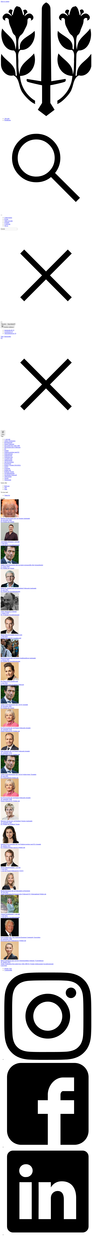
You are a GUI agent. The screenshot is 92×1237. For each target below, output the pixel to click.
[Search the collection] (46, 213)
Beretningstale (8, 442)
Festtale (6, 450)
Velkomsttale (8, 476)
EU (5, 449)
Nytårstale (7, 468)
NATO (6, 467)
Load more (4, 965)
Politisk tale (7, 470)
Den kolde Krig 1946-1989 (12, 446)
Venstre (6, 478)
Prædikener (7, 120)
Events (6, 219)
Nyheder (6, 222)
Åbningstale (7, 480)
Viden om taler (8, 221)
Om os (6, 226)
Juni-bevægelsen (9, 462)
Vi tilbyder (7, 224)
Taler (2, 336)
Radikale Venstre (9, 472)
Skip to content (5, 1)
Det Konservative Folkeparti (12, 447)
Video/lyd (7, 495)
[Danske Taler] (46, 115)
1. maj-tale (7, 439)
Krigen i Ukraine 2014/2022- (12, 465)
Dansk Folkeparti (9, 444)
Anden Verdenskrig (9, 441)
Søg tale (3, 324)
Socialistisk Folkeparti (10, 475)
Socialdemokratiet (9, 473)
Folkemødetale (8, 454)
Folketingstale (8, 455)
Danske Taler (8, 968)
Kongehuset (7, 463)
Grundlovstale (8, 459)
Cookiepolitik (8, 970)
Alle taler (7, 118)
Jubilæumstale (8, 460)
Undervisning (8, 217)
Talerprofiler (7, 336)
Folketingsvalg (8, 457)
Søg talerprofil (11, 324)
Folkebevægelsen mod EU (11, 452)
